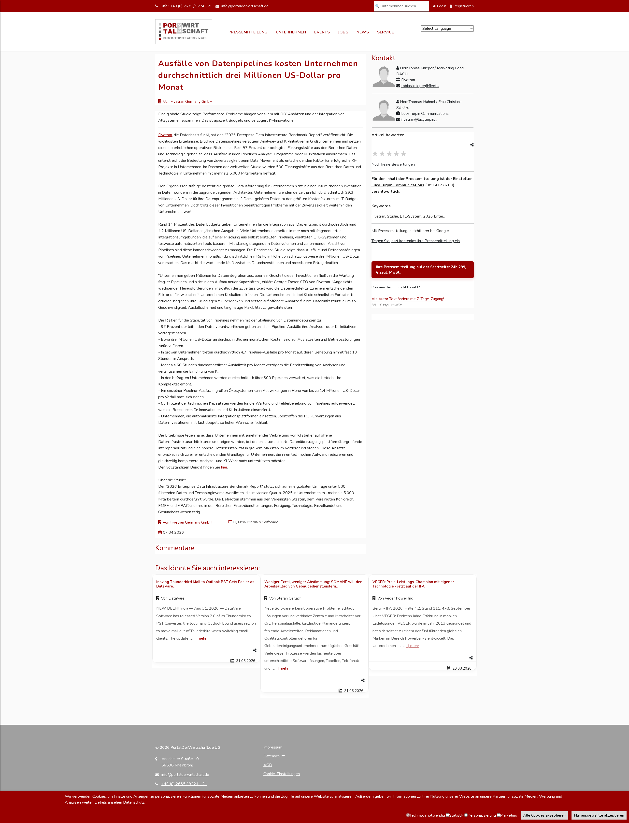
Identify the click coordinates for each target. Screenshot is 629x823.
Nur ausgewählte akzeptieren (599, 815)
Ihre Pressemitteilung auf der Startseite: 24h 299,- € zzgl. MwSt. (422, 270)
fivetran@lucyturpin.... (419, 119)
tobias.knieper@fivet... (420, 85)
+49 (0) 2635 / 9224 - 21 (184, 784)
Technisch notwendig (427, 815)
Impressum (272, 747)
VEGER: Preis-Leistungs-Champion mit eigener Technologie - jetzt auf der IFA (413, 584)
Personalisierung (482, 815)
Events (322, 32)
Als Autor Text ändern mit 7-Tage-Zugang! (408, 299)
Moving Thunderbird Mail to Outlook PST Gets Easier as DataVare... (205, 584)
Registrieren (463, 6)
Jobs (343, 32)
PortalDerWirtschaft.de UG (195, 747)
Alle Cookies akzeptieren (544, 815)
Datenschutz (274, 756)
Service (385, 32)
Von (172, 598)
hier (224, 467)
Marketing (508, 815)
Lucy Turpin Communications (398, 185)
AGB (267, 765)
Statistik (456, 815)
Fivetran (165, 135)
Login (441, 6)
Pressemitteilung (248, 32)
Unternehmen (291, 32)
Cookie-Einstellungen (281, 774)
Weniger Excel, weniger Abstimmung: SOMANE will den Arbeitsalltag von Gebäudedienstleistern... (313, 584)
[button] (206, 650)
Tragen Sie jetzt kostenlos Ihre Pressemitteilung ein (416, 241)
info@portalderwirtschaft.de (244, 6)
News (363, 32)
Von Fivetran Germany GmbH (188, 101)
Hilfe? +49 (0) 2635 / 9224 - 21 (186, 6)
